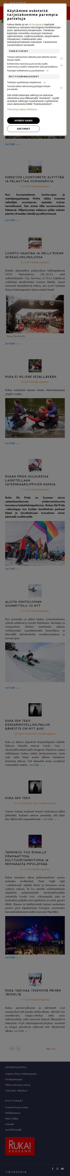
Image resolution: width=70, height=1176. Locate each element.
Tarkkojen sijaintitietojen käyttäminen (24, 82)
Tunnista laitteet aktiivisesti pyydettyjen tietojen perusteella (28, 88)
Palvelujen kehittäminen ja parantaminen (25, 70)
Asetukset (23, 128)
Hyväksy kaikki (23, 120)
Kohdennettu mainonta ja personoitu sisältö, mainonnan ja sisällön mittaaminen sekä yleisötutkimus (32, 65)
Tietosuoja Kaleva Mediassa (22, 109)
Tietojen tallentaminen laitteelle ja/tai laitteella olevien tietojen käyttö (31, 58)
